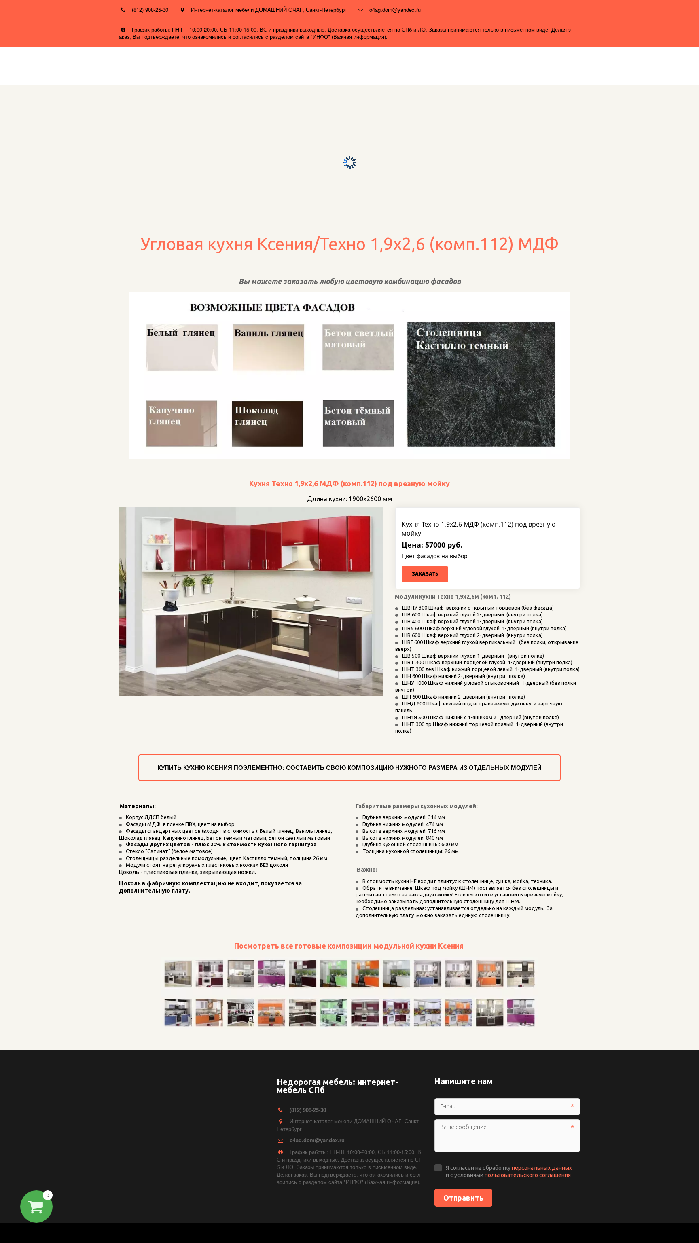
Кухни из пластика (124, 65)
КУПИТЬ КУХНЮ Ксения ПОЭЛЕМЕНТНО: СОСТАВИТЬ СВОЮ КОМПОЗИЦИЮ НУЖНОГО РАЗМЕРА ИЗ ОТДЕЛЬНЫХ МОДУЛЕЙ (349, 767)
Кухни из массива (60, 65)
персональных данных (542, 1168)
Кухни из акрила (185, 65)
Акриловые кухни (308, 65)
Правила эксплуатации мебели (501, 65)
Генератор (358, 65)
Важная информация (413, 65)
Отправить (463, 1198)
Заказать (425, 573)
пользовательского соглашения (528, 1175)
